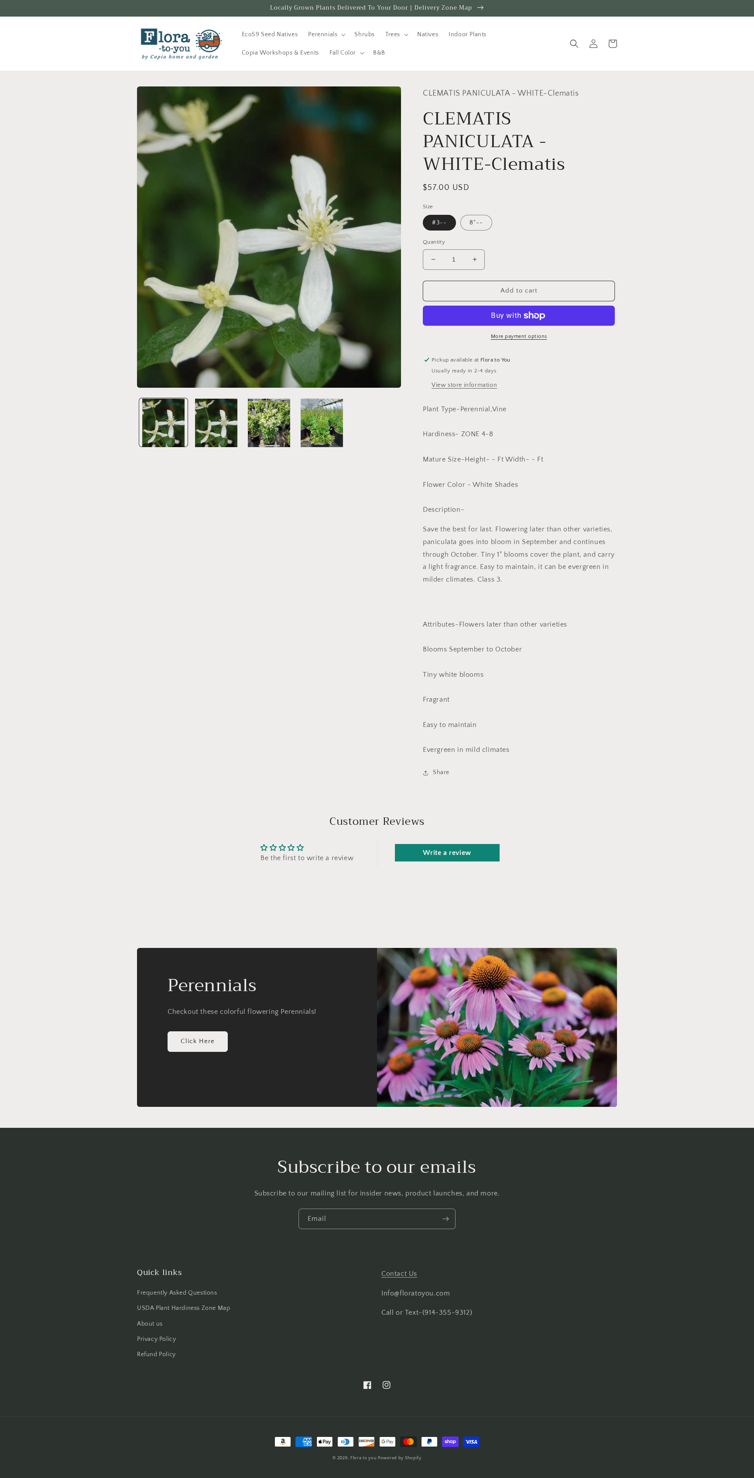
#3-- (439, 222)
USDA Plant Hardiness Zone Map (183, 1308)
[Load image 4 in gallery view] (322, 423)
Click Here (198, 1041)
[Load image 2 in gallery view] (216, 423)
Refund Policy (156, 1354)
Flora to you (363, 1458)
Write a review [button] (447, 853)
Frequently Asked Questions (177, 1292)
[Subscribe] (445, 1219)
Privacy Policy (156, 1339)
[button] (326, 34)
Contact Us (399, 1274)
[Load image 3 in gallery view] (269, 423)
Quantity (434, 242)
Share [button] (441, 772)
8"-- (476, 222)
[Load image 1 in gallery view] (163, 423)
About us (150, 1323)
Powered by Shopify (400, 1458)
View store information (464, 385)
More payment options (519, 336)
